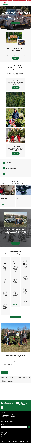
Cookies (18, 441)
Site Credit (27, 441)
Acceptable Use (22, 441)
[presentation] (7, 190)
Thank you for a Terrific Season (23, 197)
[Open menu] (29, 3)
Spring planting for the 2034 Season (6, 197)
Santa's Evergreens (8, 441)
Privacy (13, 441)
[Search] (29, 427)
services (12, 234)
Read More (2, 204)
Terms (16, 441)
